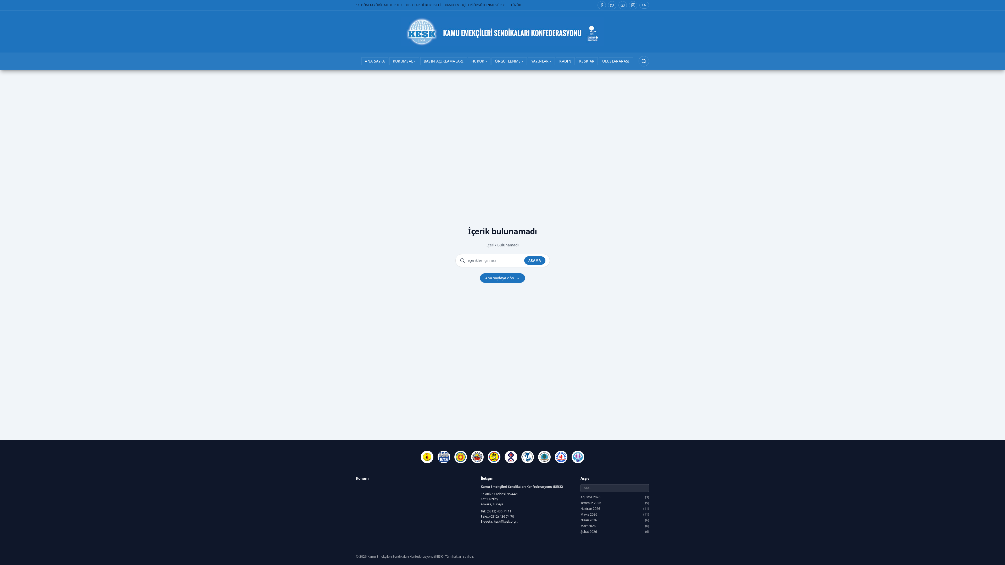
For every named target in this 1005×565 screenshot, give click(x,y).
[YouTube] (622, 5)
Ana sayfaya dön (502, 277)
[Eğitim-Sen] (460, 457)
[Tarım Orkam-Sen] (544, 457)
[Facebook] (602, 5)
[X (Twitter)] (612, 5)
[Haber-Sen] (494, 457)
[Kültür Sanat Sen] (511, 457)
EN (644, 5)
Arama (534, 260)
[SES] (527, 457)
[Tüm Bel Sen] (561, 457)
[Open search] (644, 61)
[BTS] (444, 457)
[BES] (427, 457)
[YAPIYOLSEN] (578, 457)
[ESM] (477, 457)
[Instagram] (633, 5)
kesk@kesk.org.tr (506, 521)
